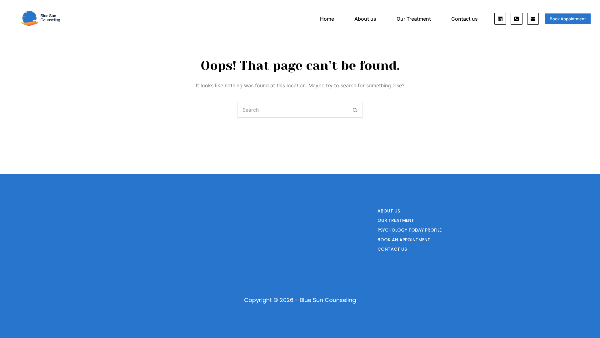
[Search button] (354, 109)
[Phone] (516, 19)
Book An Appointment (404, 240)
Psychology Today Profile (410, 230)
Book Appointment (568, 18)
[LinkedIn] (500, 19)
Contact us (464, 19)
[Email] (533, 19)
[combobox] (292, 110)
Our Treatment (414, 19)
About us (365, 19)
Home (327, 19)
